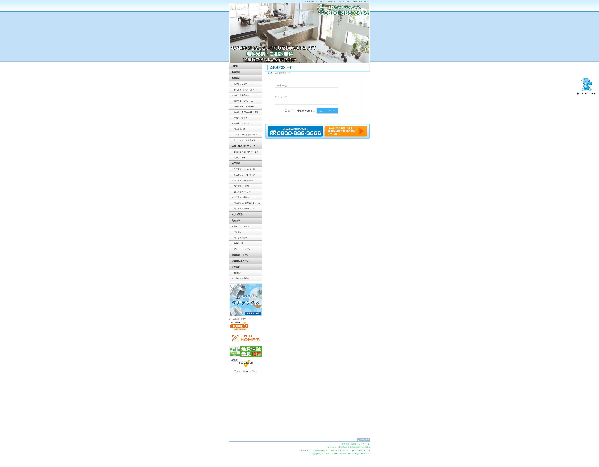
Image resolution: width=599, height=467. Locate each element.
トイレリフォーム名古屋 (299, 439)
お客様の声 (238, 243)
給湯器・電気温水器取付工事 (246, 112)
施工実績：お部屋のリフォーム (247, 203)
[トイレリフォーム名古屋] (345, 136)
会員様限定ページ (240, 260)
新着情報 (236, 72)
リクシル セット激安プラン (245, 140)
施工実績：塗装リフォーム (245, 197)
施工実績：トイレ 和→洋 (244, 175)
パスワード (281, 97)
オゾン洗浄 (237, 214)
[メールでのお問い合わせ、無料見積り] (296, 136)
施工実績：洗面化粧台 (243, 180)
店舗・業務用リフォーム (244, 146)
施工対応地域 (239, 129)
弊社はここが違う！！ (243, 226)
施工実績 (236, 163)
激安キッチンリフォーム (244, 106)
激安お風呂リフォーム (243, 101)
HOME (235, 66)
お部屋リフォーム (241, 123)
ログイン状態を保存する (301, 110)
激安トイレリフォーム (243, 84)
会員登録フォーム (240, 254)
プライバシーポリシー (243, 249)
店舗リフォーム (240, 157)
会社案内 (236, 267)
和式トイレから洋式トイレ (245, 90)
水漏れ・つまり (240, 118)
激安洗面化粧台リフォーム (245, 95)
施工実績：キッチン (242, 192)
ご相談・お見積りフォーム (245, 278)
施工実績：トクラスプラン (245, 209)
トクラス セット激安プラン (245, 135)
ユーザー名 (281, 85)
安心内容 (236, 220)
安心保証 (237, 232)
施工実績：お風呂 (241, 186)
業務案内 (236, 78)
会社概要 (237, 273)
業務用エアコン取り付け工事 (246, 152)
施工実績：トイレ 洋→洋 (244, 169)
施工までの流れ (240, 238)
